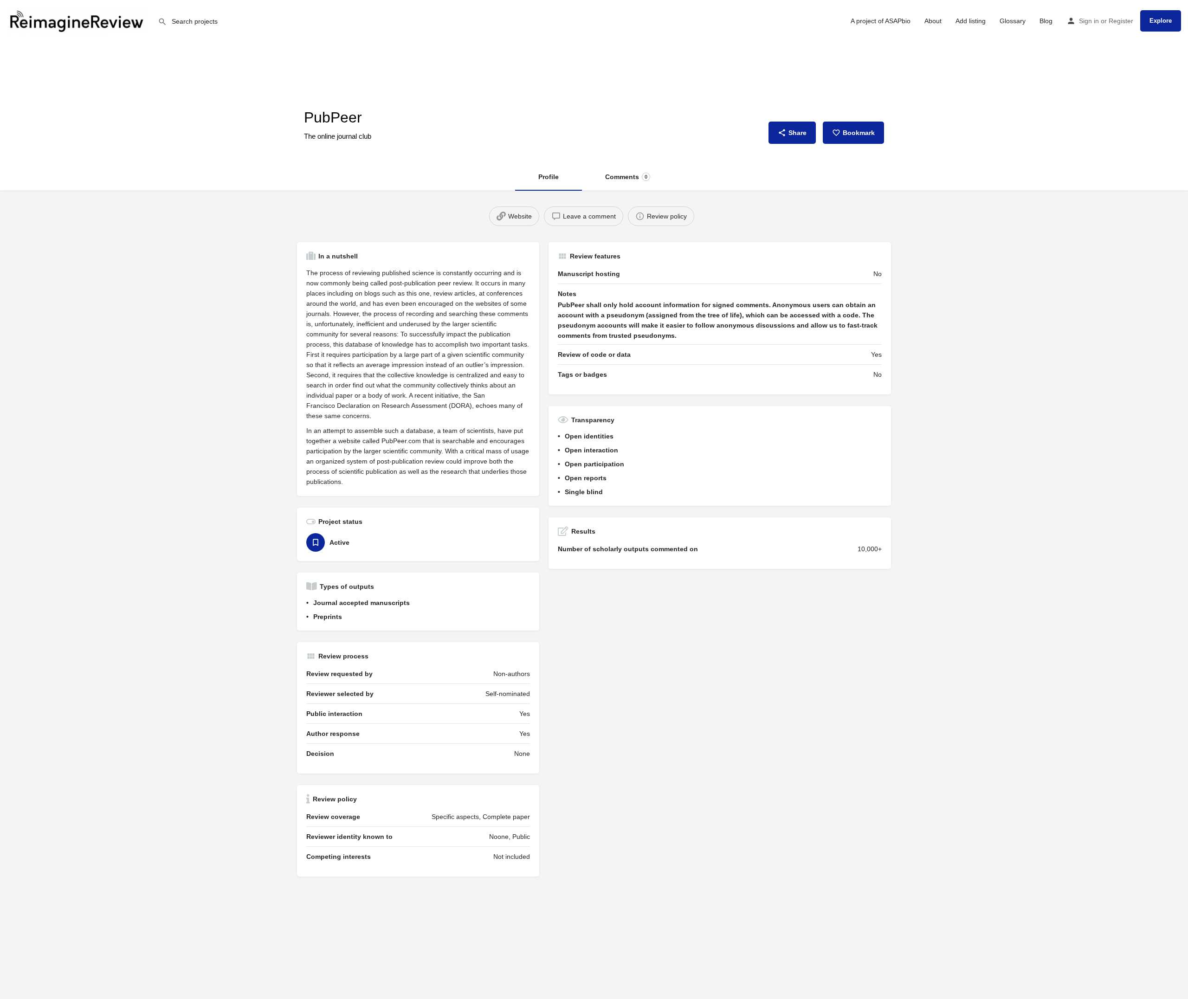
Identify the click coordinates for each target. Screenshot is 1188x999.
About (933, 21)
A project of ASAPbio (880, 21)
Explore (1160, 20)
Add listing (971, 21)
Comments (626, 176)
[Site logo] (79, 20)
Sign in (1089, 21)
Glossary (1013, 21)
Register (1121, 21)
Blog (1046, 21)
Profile (548, 176)
